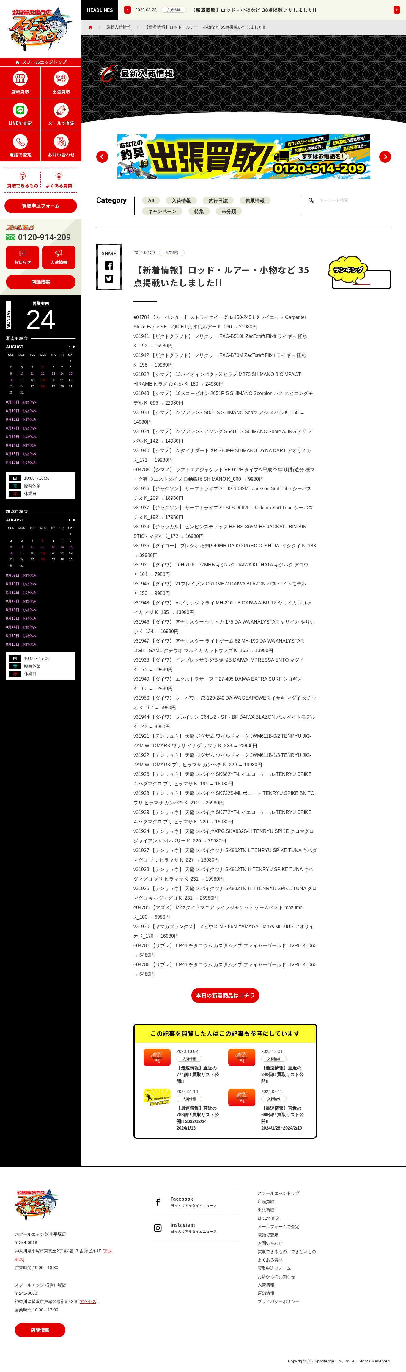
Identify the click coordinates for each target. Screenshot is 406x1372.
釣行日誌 (218, 200)
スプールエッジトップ (278, 1193)
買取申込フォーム (41, 205)
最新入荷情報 (118, 27)
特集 (199, 211)
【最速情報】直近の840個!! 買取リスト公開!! (282, 1074)
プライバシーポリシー (278, 1301)
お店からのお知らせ (276, 1276)
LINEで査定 (268, 1218)
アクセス (88, 1301)
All (151, 200)
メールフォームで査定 (278, 1226)
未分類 (229, 211)
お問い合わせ (270, 1243)
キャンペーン (162, 211)
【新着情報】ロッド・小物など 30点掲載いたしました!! (253, 9)
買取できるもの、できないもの (287, 1251)
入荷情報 (173, 10)
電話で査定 (268, 1234)
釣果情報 (255, 200)
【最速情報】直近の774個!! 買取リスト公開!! (198, 1074)
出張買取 (266, 1209)
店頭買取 (266, 1201)
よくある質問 (270, 1259)
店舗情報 (40, 281)
